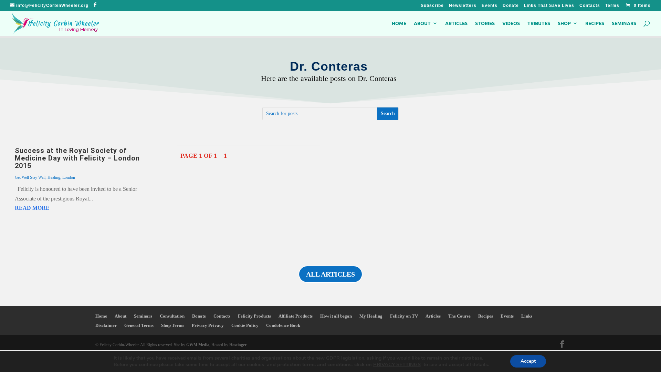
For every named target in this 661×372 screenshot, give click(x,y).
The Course (459, 316)
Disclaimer (106, 325)
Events (489, 5)
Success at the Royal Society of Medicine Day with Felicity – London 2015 (77, 158)
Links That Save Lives (549, 5)
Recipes (594, 23)
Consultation (172, 316)
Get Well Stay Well (30, 177)
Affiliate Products (296, 316)
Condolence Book (283, 325)
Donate (511, 5)
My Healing (370, 316)
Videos (511, 23)
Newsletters (462, 5)
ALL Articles (330, 274)
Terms (612, 5)
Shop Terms (172, 325)
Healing (54, 177)
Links (526, 316)
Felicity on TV (404, 316)
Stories (485, 23)
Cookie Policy (245, 325)
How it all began (336, 316)
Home (399, 23)
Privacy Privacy (208, 325)
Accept (528, 361)
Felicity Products (254, 316)
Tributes (538, 23)
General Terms (139, 325)
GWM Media (197, 344)
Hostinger (237, 344)
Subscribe (432, 5)
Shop (564, 23)
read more (32, 208)
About (422, 23)
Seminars (624, 23)
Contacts (589, 5)
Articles (456, 23)
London (68, 177)
